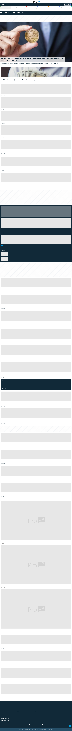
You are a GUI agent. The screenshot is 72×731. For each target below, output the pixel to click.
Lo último (17, 706)
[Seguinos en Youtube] (42, 724)
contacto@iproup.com (5, 720)
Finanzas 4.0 (55, 706)
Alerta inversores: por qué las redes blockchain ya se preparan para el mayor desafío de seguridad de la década (32, 59)
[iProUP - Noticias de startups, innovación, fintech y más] (36, 2)
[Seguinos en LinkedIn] (36, 724)
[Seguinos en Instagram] (29, 724)
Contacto (36, 711)
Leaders (17, 711)
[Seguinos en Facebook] (32, 724)
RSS (36, 715)
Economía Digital (36, 706)
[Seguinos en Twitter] (39, 724)
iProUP (3, 95)
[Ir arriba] (70, 726)
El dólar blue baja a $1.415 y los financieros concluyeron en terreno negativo (26, 80)
